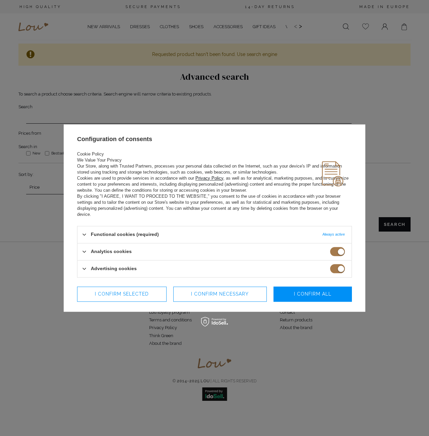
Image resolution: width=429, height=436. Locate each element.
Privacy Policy (209, 178)
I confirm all (312, 294)
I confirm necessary (220, 294)
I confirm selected (122, 294)
